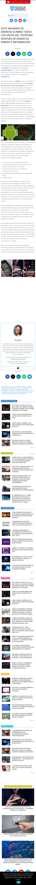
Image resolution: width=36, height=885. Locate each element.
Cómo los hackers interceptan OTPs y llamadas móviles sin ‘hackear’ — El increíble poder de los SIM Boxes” (18, 808)
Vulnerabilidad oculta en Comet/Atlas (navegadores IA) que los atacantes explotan (22, 523)
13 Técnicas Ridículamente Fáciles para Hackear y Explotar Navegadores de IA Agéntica (23, 647)
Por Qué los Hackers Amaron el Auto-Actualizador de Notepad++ (23, 689)
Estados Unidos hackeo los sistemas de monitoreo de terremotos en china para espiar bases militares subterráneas (21, 479)
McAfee (17, 81)
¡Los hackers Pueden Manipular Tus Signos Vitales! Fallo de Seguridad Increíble (23, 567)
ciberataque (4, 389)
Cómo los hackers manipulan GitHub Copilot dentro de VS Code (22, 416)
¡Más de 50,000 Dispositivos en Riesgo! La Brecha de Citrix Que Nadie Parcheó (22, 541)
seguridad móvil (13, 393)
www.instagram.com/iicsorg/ (18, 359)
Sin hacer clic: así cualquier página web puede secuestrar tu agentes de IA (23, 433)
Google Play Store (14, 390)
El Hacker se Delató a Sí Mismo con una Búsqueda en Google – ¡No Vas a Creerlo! (22, 715)
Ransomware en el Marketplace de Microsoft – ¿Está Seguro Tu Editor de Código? (23, 758)
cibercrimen (12, 389)
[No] (34, 878)
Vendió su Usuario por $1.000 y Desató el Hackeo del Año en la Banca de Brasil (22, 698)
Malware (13, 392)
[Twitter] (18, 368)
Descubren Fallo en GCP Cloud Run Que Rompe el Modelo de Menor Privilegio (22, 558)
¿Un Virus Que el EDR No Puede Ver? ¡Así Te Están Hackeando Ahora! (22, 767)
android (3, 387)
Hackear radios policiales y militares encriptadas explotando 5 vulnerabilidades (22, 488)
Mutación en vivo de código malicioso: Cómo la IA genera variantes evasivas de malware (22, 442)
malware (5, 68)
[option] (6, 268)
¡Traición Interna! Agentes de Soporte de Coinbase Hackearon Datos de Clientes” (23, 706)
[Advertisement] (18, 300)
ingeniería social (6, 70)
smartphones (22, 393)
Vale (18, 882)
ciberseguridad (20, 389)
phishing (23, 392)
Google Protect (24, 390)
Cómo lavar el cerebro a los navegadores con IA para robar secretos (23, 424)
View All (32, 447)
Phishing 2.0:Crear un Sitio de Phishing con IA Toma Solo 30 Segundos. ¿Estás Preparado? (22, 656)
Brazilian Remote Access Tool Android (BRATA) (19, 387)
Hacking (31, 390)
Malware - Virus (20, 386)
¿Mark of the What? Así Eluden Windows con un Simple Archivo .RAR (23, 549)
